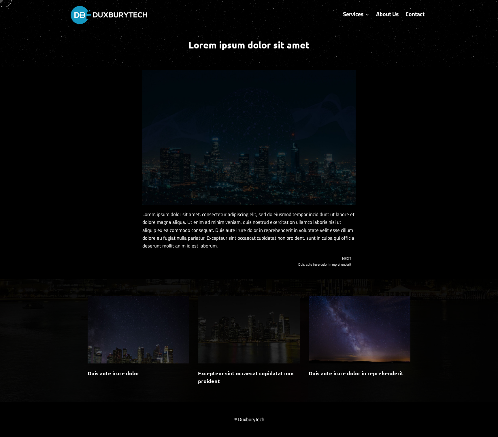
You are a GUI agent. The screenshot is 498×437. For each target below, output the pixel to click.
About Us (387, 14)
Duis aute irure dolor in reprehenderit (356, 373)
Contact (415, 14)
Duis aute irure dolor (113, 373)
